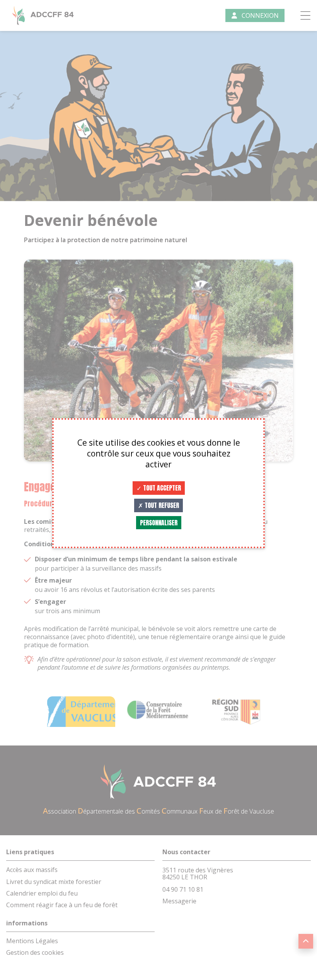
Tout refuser (161, 505)
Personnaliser (158, 522)
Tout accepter (161, 487)
